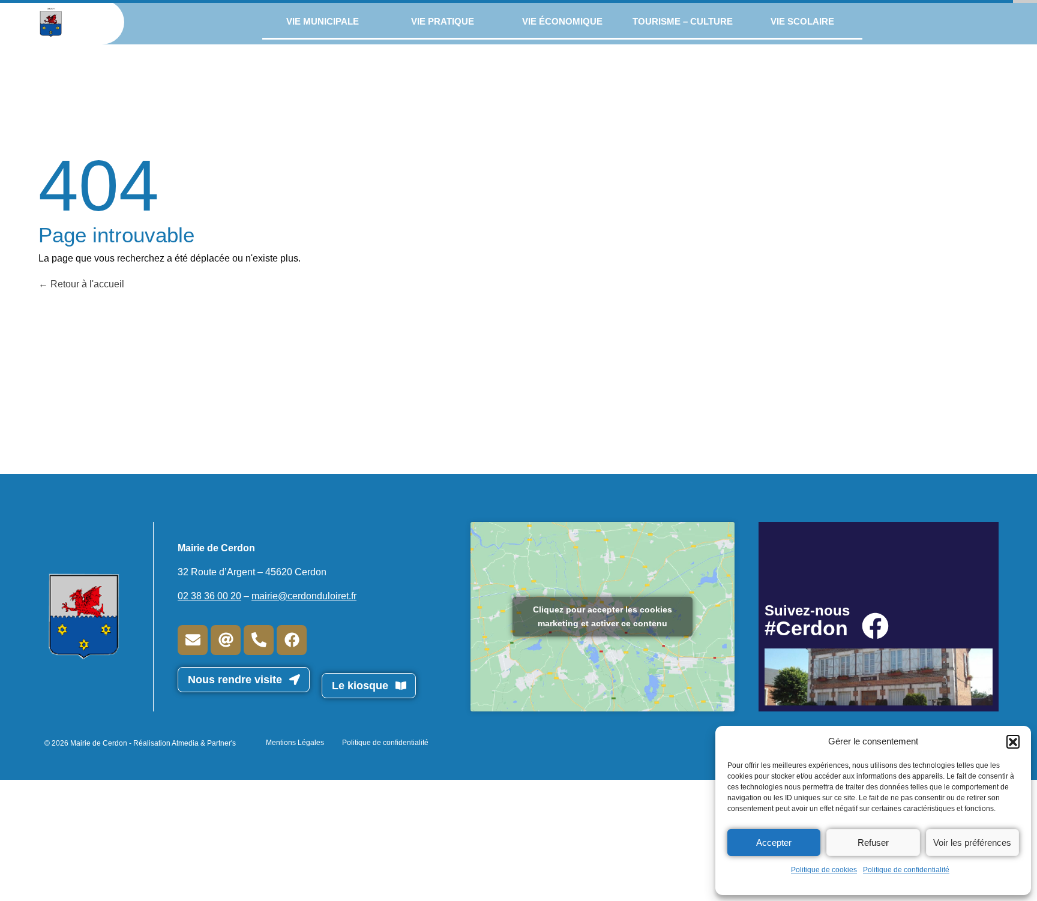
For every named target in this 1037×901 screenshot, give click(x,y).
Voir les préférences (972, 842)
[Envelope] (193, 640)
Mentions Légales (295, 742)
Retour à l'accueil (86, 284)
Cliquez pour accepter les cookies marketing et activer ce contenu (602, 616)
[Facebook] (292, 640)
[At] (226, 640)
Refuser (873, 842)
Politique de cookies (824, 870)
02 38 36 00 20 (209, 596)
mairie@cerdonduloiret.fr (303, 596)
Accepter (774, 842)
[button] (1013, 741)
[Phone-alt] (259, 640)
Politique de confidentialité (906, 870)
